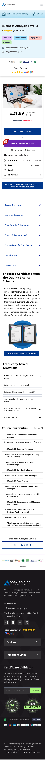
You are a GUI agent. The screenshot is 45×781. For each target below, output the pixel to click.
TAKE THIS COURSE (22, 545)
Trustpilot (22, 567)
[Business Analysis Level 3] (22, 96)
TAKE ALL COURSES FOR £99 (22, 143)
